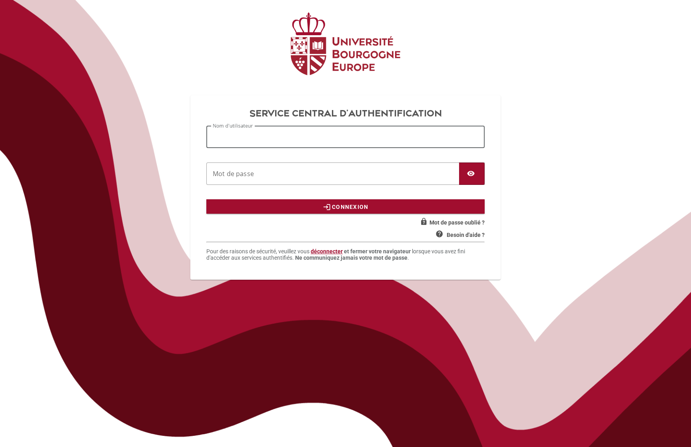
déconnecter (327, 251)
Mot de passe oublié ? (457, 222)
